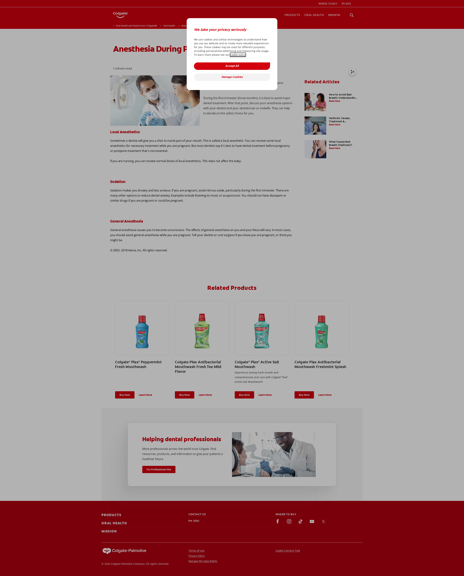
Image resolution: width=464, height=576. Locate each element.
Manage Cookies (232, 77)
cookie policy (238, 54)
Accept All (232, 66)
